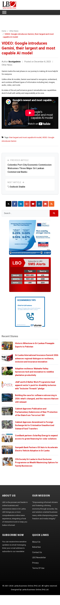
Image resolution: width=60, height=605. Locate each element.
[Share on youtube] (33, 204)
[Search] (54, 213)
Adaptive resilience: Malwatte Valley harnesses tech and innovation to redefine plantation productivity (34, 371)
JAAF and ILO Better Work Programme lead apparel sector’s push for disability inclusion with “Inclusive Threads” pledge (35, 385)
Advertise (36, 547)
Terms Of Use (38, 568)
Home (4, 31)
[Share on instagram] (39, 204)
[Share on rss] (51, 204)
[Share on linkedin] (21, 204)
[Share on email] (45, 204)
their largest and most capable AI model (25, 137)
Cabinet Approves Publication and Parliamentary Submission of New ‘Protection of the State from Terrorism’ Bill (36, 412)
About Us (36, 542)
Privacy (35, 563)
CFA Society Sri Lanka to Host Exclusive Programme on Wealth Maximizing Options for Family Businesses (36, 462)
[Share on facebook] (14, 204)
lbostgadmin (15, 61)
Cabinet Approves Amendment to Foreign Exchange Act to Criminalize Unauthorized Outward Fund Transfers (34, 425)
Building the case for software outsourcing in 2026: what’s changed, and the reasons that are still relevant (36, 398)
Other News (13, 31)
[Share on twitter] (8, 204)
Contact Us (37, 552)
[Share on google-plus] (27, 204)
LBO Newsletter (39, 557)
